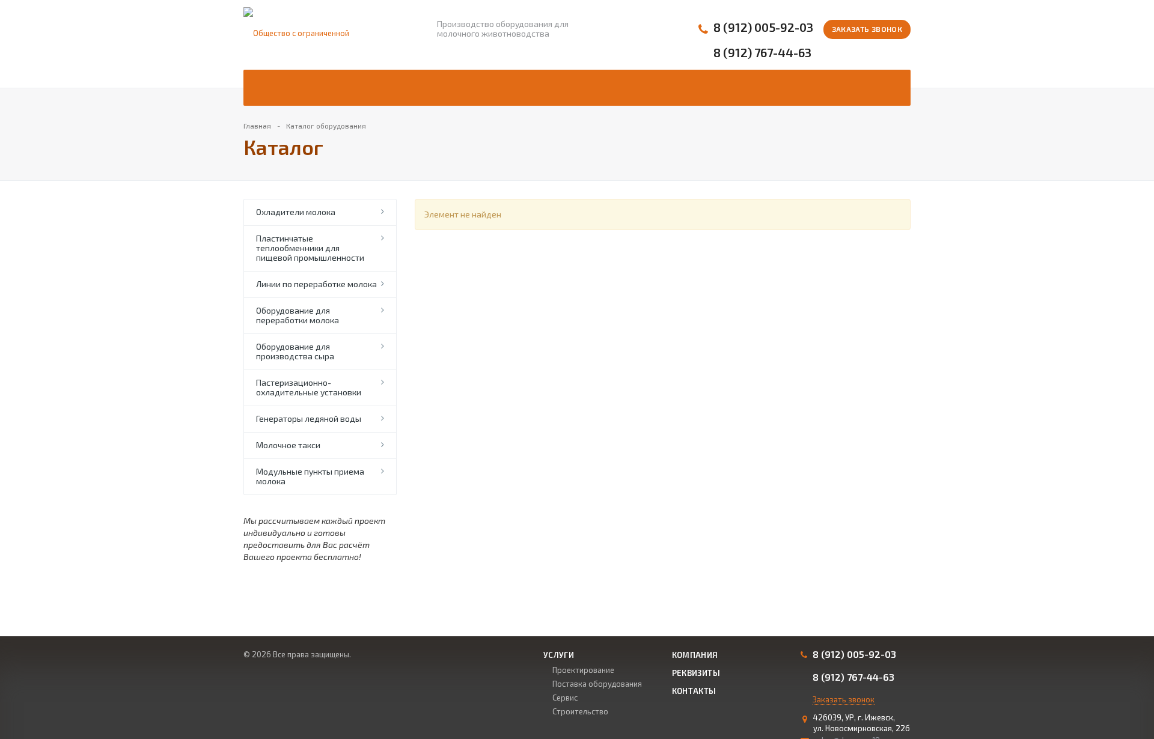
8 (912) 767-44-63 (762, 52)
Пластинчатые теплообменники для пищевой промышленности (310, 248)
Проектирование (583, 670)
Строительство (580, 711)
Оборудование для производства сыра (295, 351)
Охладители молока (295, 212)
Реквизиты (696, 673)
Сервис (565, 697)
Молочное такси (288, 445)
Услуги (558, 655)
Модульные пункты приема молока (310, 476)
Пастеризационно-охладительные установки (308, 387)
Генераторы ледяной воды (308, 418)
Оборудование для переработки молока (297, 315)
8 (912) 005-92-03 (763, 27)
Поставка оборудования (597, 684)
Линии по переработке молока (316, 284)
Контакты (694, 691)
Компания (695, 655)
